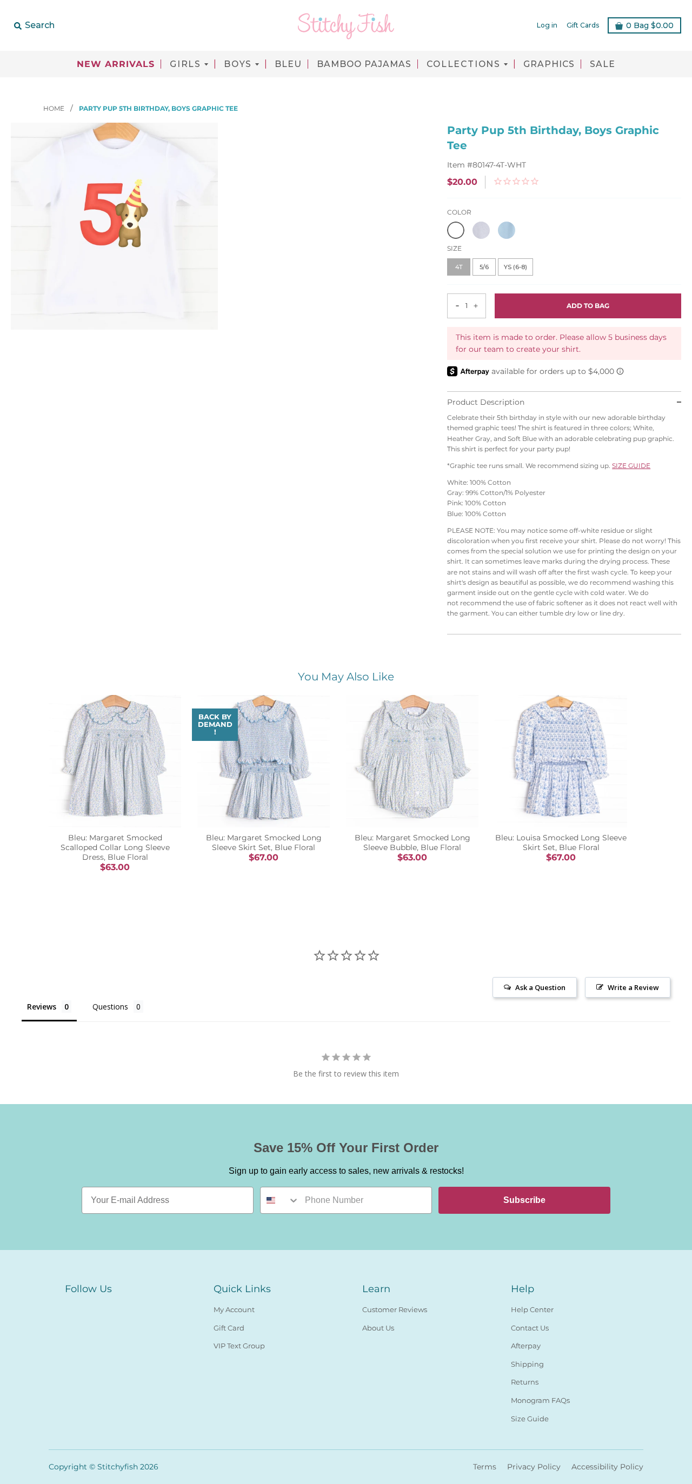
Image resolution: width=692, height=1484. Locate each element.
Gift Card (229, 1327)
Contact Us (530, 1327)
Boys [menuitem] (238, 64)
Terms (484, 1467)
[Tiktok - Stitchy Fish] (110, 1307)
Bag (650, 25)
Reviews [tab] (41, 1006)
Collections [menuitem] (464, 64)
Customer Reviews (394, 1309)
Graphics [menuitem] (549, 64)
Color (459, 212)
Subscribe (524, 1200)
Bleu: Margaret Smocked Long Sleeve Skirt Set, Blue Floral (264, 842)
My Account (234, 1309)
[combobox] (280, 1200)
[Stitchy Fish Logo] (346, 25)
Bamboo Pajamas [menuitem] (364, 64)
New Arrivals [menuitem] (116, 64)
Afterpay (526, 1345)
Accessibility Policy (607, 1467)
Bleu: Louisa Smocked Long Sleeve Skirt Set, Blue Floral (561, 842)
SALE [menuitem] (602, 64)
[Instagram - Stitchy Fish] (90, 1307)
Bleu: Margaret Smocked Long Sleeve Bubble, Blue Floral (412, 842)
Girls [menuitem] (185, 64)
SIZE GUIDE (631, 466)
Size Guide (530, 1418)
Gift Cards (583, 25)
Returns (524, 1382)
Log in (547, 25)
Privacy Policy (534, 1467)
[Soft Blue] (506, 230)
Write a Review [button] (633, 987)
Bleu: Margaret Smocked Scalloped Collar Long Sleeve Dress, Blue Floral (115, 847)
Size (454, 248)
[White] (455, 230)
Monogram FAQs (540, 1400)
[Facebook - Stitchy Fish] (71, 1307)
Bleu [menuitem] (288, 64)
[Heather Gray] (481, 230)
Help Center (532, 1309)
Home (54, 108)
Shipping (527, 1364)
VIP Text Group (239, 1345)
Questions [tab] (110, 1006)
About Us (378, 1327)
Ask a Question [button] (540, 987)
